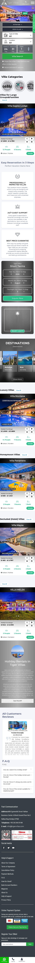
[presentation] (2, 122)
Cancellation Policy (7, 870)
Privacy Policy (6, 900)
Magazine (4, 889)
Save (29, 944)
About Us (4, 892)
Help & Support (6, 896)
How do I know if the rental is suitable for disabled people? (16, 790)
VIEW (25, 13)
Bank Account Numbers (9, 885)
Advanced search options (13, 67)
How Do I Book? (6, 881)
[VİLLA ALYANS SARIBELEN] (17, 725)
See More (16, 701)
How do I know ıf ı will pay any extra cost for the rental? (17, 783)
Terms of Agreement (8, 866)
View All (4, 100)
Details (30, 153)
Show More (17, 379)
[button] (2, 13)
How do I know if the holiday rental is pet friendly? (16, 776)
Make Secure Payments (17, 927)
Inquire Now (17, 298)
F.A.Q (3, 878)
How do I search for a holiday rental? (15, 770)
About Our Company (8, 863)
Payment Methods (7, 874)
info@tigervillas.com (15, 826)
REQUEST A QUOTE (17, 331)
